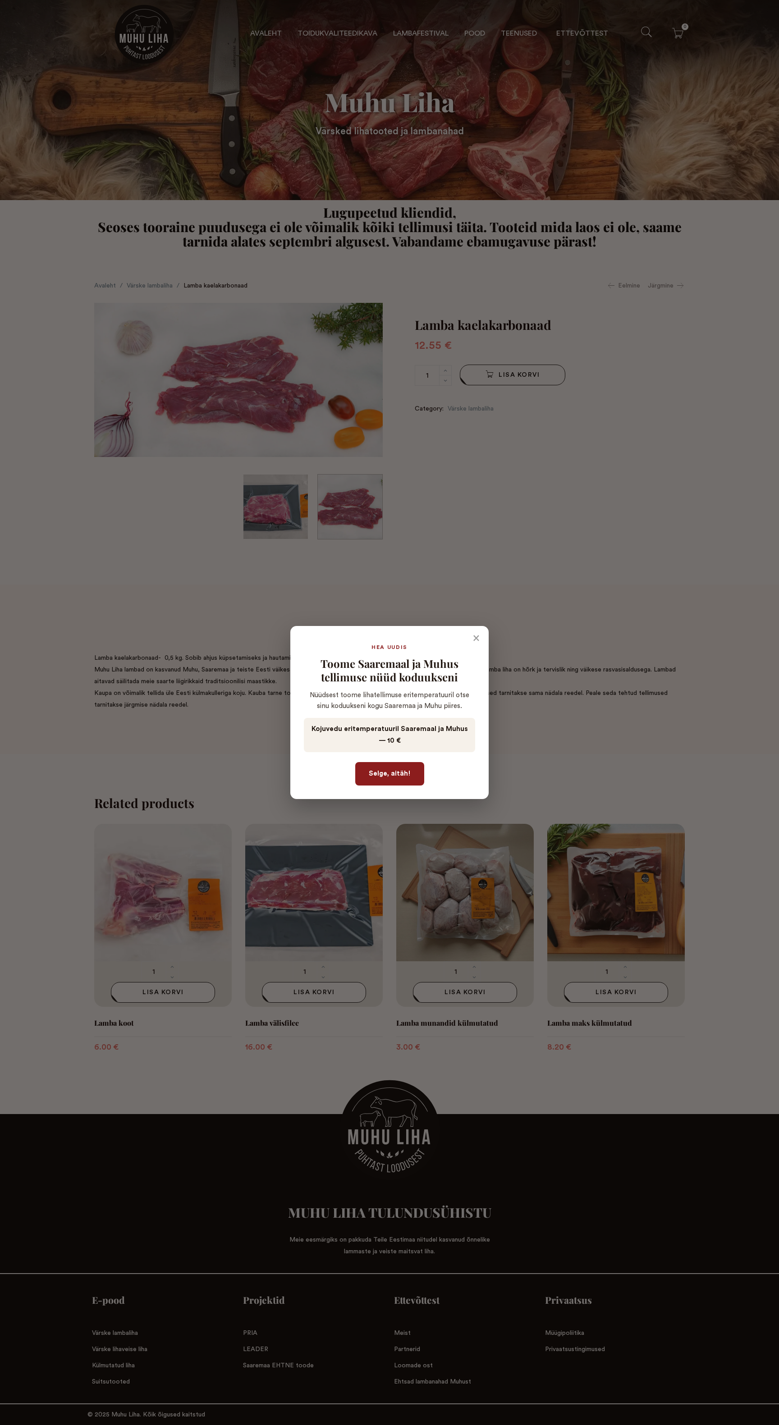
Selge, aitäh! (390, 773)
